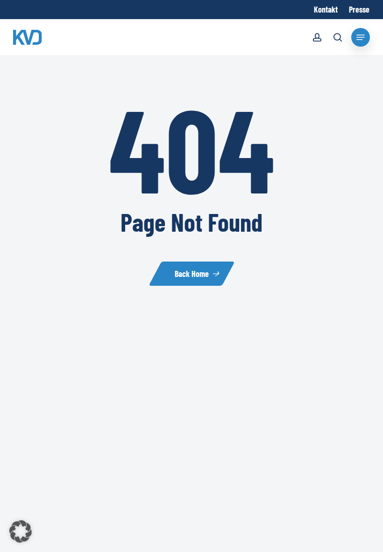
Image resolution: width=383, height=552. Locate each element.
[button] (20, 531)
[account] (317, 38)
